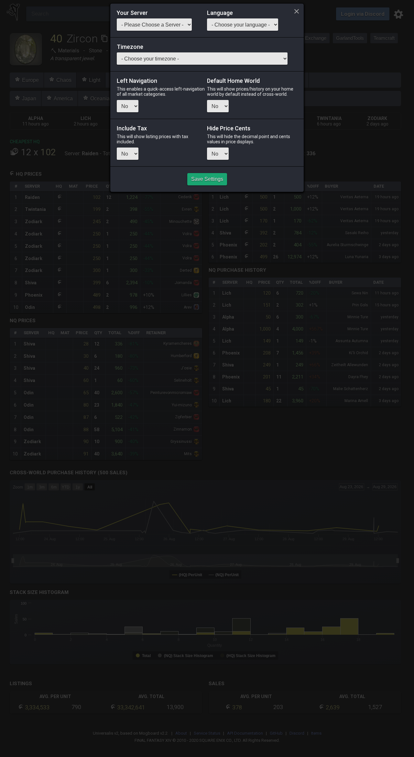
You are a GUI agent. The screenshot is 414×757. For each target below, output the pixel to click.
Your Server (132, 13)
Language (220, 13)
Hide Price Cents (228, 128)
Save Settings (207, 179)
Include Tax (132, 128)
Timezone (130, 47)
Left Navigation (137, 81)
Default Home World (233, 81)
